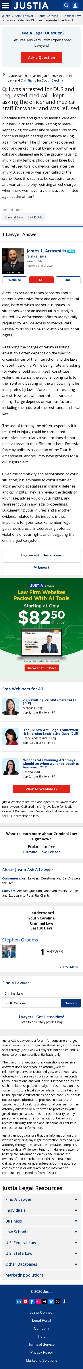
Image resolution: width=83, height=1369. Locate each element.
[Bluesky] (51, 1301)
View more (70, 967)
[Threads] (44, 1301)
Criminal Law (71, 16)
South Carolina (47, 16)
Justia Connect (41, 1312)
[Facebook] (32, 1301)
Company (41, 1328)
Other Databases (21, 1264)
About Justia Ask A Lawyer (27, 869)
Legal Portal (41, 1320)
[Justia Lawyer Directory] (64, 1301)
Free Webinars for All (22, 689)
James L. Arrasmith (46, 251)
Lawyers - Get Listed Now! (41, 1016)
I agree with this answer (41, 555)
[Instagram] (38, 1301)
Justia (6, 16)
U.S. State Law (18, 1253)
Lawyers (8, 891)
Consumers (11, 878)
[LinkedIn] (19, 1301)
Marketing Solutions (24, 1275)
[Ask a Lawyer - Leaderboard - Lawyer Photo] (8, 951)
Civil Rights (28, 80)
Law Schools (16, 1231)
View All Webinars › (41, 789)
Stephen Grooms (20, 940)
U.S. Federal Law (20, 1242)
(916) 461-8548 (36, 256)
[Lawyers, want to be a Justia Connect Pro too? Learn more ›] (71, 251)
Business (13, 1221)
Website (14, 280)
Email (68, 280)
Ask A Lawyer (24, 16)
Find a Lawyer (15, 982)
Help (41, 1336)
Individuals (15, 1210)
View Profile (34, 261)
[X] (57, 1301)
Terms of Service (42, 1344)
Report (43, 567)
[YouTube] (25, 1301)
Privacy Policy (41, 1352)
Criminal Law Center (41, 851)
